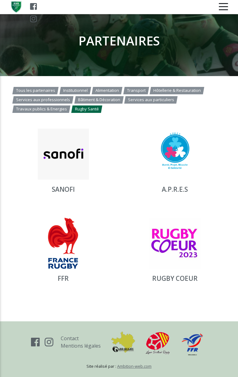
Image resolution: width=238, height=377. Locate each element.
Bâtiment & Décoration (99, 99)
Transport (136, 90)
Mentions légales (81, 345)
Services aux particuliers (151, 99)
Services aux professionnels (43, 99)
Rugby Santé (87, 109)
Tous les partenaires (35, 90)
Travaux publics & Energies (41, 109)
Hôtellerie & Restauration (177, 90)
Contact (70, 338)
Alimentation (107, 90)
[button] (63, 166)
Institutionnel (75, 90)
